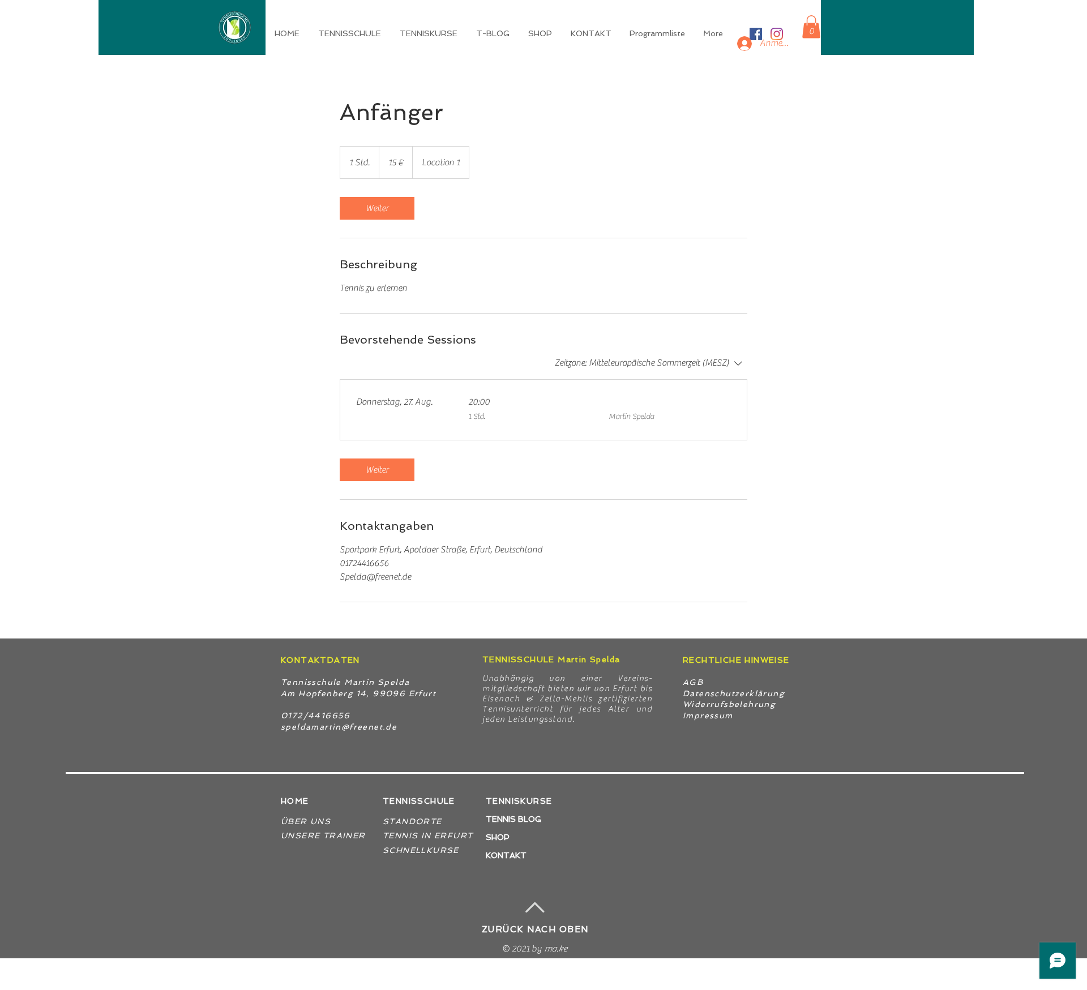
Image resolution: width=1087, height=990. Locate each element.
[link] (377, 208)
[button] (429, 33)
